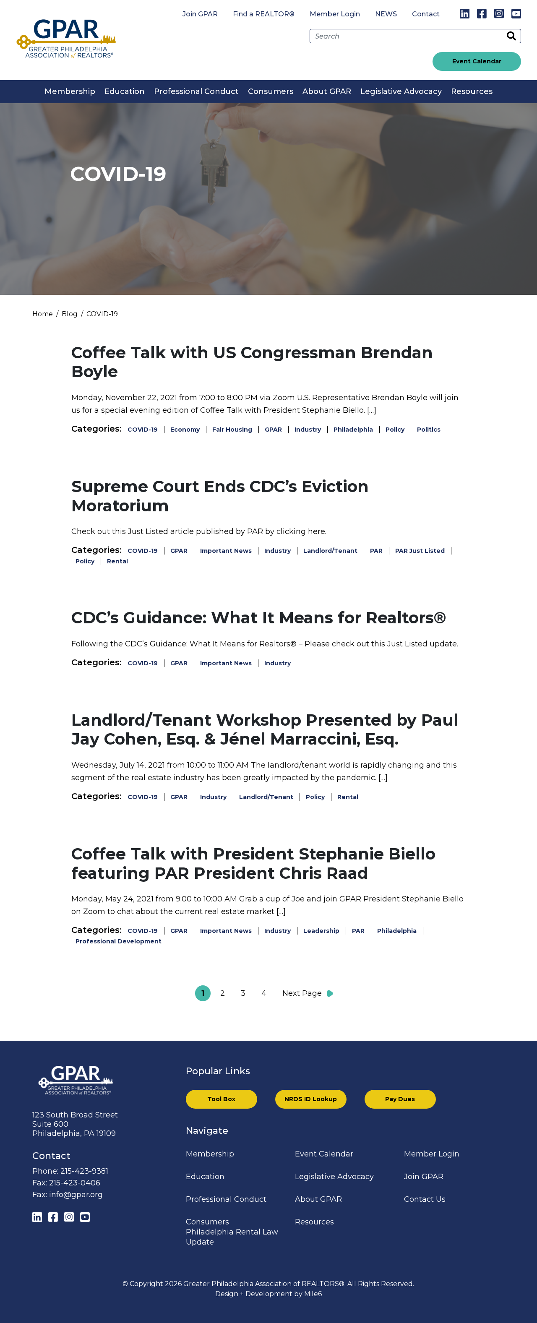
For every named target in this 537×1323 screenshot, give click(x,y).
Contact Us (425, 1199)
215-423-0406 (74, 1183)
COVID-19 (143, 429)
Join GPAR (200, 14)
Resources (472, 91)
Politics (429, 429)
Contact (426, 14)
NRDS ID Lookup (310, 1099)
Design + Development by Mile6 (268, 1294)
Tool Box (221, 1099)
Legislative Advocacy (401, 91)
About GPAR (326, 91)
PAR (376, 551)
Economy (185, 429)
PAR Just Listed (420, 551)
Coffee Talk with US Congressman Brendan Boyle (252, 362)
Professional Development (119, 941)
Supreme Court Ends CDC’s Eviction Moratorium (220, 496)
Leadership (321, 931)
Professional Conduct (196, 91)
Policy (395, 429)
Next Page (302, 993)
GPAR (273, 429)
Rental (117, 561)
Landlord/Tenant (330, 551)
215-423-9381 (84, 1171)
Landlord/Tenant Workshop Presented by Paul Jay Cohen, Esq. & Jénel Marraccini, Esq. (265, 729)
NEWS (386, 14)
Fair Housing (232, 429)
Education (124, 91)
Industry (308, 429)
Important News (226, 551)
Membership (69, 91)
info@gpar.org (76, 1194)
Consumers (270, 91)
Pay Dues (400, 1099)
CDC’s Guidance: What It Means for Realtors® (258, 618)
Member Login (335, 14)
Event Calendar (476, 61)
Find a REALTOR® (264, 14)
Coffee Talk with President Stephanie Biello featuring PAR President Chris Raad (253, 863)
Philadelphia (353, 429)
